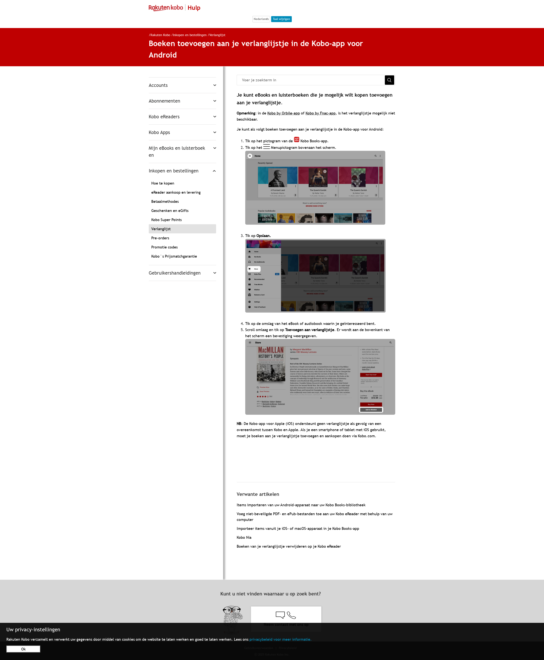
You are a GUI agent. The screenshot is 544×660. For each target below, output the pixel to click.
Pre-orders (160, 238)
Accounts (158, 85)
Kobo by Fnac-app (321, 113)
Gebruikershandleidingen (175, 273)
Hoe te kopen (162, 183)
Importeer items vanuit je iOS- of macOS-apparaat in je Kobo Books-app (298, 528)
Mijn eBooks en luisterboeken (177, 151)
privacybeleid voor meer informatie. (280, 639)
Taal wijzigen (281, 19)
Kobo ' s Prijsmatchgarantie (174, 256)
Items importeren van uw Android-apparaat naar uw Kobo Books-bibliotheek (301, 504)
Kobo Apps (159, 132)
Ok (23, 649)
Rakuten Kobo (160, 35)
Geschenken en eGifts (169, 210)
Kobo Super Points (166, 219)
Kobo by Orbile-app (283, 113)
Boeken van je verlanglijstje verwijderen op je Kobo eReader (289, 546)
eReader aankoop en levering (176, 192)
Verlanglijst (217, 35)
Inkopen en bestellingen (190, 35)
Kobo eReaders (164, 117)
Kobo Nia (244, 537)
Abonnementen (164, 101)
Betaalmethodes (165, 201)
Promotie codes (164, 247)
